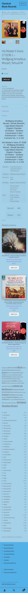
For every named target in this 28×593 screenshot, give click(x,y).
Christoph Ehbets (15, 372)
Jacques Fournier (10, 383)
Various (16, 399)
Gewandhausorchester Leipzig (12, 378)
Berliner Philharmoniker (8, 370)
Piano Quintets (7, 488)
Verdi (3, 402)
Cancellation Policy (9, 551)
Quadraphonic (7, 496)
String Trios (6, 512)
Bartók (24, 367)
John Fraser (12, 93)
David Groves (16, 90)
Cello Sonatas (7, 431)
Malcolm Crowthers (10, 95)
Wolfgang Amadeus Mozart (14, 97)
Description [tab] (5, 106)
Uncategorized (14, 12)
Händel (4, 383)
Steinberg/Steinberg (12, 397)
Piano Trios (6, 494)
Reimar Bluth (23, 392)
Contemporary (7, 444)
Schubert (5, 394)
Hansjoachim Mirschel (7, 381)
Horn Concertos (7, 470)
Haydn (14, 381)
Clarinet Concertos (8, 441)
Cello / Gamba (7, 425)
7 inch (5, 417)
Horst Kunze (19, 380)
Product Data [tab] (5, 111)
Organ (5, 478)
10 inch (5, 412)
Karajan (16, 383)
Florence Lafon (15, 91)
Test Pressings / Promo (9, 517)
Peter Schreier (6, 392)
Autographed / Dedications (10, 420)
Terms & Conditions (9, 554)
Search (14, 590)
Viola (3, 97)
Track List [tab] (4, 115)
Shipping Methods (8, 548)
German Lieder (7, 462)
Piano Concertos (8, 483)
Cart (22, 589)
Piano (11, 392)
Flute (5, 457)
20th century (7, 415)
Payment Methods (9, 545)
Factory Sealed (7, 454)
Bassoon (6, 423)
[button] (24, 22)
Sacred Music (7, 499)
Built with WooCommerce (9, 584)
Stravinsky (20, 397)
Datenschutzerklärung (10, 563)
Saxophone (6, 502)
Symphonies (6, 515)
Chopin (9, 372)
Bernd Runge (18, 370)
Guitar (5, 465)
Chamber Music (7, 433)
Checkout (6, 560)
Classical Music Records (9, 5)
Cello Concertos (7, 428)
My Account (4, 590)
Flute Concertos (7, 459)
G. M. (8, 93)
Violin (6, 97)
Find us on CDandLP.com (10, 572)
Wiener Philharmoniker (12, 402)
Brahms (5, 372)
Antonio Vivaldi (12, 367)
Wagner (6, 402)
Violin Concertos (8, 528)
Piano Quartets (7, 486)
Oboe (5, 475)
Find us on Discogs (8, 569)
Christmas (6, 436)
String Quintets (7, 509)
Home (5, 12)
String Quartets (7, 507)
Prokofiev (15, 392)
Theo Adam (11, 399)
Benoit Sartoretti (8, 90)
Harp (5, 467)
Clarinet (5, 438)
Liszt (19, 383)
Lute (5, 473)
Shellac (5, 504)
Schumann (12, 395)
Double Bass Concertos (9, 449)
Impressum (7, 557)
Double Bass (15, 374)
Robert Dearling (19, 95)
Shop (8, 12)
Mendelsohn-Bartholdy (18, 389)
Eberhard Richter (6, 376)
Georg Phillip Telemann (16, 376)
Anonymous (5, 367)
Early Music (6, 452)
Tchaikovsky (5, 399)
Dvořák (20, 374)
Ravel (19, 392)
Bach (20, 367)
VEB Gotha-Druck (21, 399)
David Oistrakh (9, 374)
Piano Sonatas (7, 491)
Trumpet (6, 520)
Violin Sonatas (7, 530)
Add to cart (7, 79)
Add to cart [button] (14, 267)
